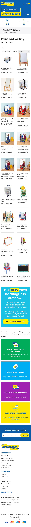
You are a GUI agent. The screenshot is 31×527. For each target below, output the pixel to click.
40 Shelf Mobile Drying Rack (21, 94)
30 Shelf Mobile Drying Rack (7, 200)
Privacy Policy (4, 486)
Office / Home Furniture (7, 458)
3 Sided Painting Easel (23, 250)
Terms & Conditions (6, 484)
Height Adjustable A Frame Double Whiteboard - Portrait (23, 148)
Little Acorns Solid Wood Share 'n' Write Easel (7, 251)
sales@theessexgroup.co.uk (12, 497)
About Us (3, 474)
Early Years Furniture (11, 29)
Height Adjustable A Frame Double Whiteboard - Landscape (22, 121)
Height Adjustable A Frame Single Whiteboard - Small (7, 120)
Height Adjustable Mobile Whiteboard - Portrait (7, 148)
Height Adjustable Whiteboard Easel (22, 225)
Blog (2, 479)
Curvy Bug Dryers (22, 200)
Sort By (15, 51)
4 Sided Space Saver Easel (7, 277)
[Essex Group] (7, 3)
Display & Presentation (7, 468)
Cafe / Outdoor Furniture (7, 460)
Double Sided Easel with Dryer (6, 225)
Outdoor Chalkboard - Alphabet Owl (23, 277)
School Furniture (5, 456)
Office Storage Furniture (7, 463)
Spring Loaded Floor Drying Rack (7, 69)
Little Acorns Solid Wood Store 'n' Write (7, 94)
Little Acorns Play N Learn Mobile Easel (22, 69)
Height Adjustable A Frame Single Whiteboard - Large (22, 174)
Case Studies (4, 476)
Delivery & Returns (5, 481)
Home (2, 29)
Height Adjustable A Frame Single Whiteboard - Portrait (7, 174)
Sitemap (3, 488)
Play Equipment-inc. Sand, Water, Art (11, 30)
